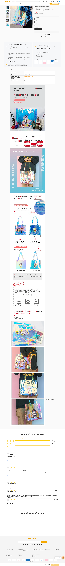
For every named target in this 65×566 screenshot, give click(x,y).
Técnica (35, 20)
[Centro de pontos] (57, 1)
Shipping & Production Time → (29, 76)
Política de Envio (34, 551)
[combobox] (26, 1)
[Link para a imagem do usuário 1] (9, 462)
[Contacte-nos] (49, 1)
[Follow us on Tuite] (30, 544)
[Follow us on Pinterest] (32, 544)
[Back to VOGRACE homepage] (32, 538)
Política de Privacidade (21, 549)
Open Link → (26, 82)
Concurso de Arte (20, 554)
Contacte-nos (34, 557)
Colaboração (20, 555)
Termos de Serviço (20, 548)
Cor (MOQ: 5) (36, 17)
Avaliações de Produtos (9, 555)
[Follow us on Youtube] (28, 544)
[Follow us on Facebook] (25, 544)
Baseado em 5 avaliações (19, 438)
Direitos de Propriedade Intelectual (22, 551)
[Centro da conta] (55, 1)
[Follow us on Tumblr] (37, 544)
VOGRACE (31, 561)
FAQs (32, 555)
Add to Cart (55, 564)
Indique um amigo (56, 550)
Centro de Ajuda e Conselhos (36, 554)
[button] (37, 15)
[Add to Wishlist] (17, 528)
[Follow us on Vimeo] (39, 544)
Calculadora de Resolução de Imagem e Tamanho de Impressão (41, 549)
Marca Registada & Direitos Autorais (23, 550)
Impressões (7, 551)
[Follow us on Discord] (41, 544)
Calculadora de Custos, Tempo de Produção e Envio (39, 548)
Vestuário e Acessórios (9, 554)
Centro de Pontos (56, 549)
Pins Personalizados (8, 550)
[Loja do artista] (59, 1)
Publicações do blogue (35, 556)
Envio (35, 13)
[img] (13, 453)
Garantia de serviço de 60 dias (40, 10)
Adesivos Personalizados (9, 548)
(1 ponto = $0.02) (50, 9)
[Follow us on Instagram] (23, 544)
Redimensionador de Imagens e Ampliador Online (38, 550)
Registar (55, 548)
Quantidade (36, 23)
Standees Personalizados (9, 549)
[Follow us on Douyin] (34, 544)
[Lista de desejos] (53, 1)
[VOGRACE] (8, 1)
